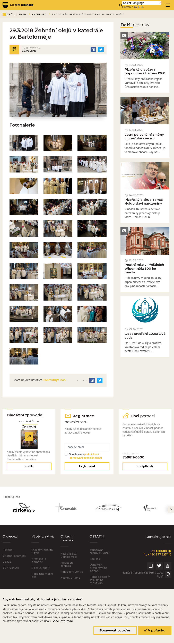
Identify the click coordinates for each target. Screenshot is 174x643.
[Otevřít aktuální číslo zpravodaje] (29, 436)
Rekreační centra (71, 571)
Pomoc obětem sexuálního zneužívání (100, 579)
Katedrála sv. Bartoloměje (68, 555)
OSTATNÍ (97, 536)
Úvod (22, 14)
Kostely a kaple (70, 577)
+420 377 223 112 (159, 554)
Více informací (63, 621)
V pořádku (156, 630)
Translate (150, 7)
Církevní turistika (67, 538)
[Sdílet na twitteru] (101, 49)
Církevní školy (40, 567)
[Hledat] (120, 5)
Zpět (10, 14)
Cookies (95, 558)
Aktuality (39, 14)
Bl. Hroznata (11, 567)
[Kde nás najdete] (168, 574)
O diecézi (10, 536)
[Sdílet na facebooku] (93, 49)
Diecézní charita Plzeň (42, 551)
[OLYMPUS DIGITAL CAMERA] (24, 186)
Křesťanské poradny (39, 560)
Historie (8, 549)
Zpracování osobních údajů (99, 551)
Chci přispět (145, 466)
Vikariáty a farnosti (14, 555)
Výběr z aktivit (43, 536)
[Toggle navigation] (167, 5)
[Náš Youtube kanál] (167, 566)
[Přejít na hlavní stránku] (18, 5)
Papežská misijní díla (42, 575)
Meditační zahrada (66, 564)
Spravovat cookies (115, 630)
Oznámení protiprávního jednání (98, 567)
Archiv (29, 466)
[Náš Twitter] (159, 566)
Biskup (7, 561)
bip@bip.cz (163, 550)
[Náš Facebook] (150, 566)
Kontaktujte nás (54, 380)
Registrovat (87, 466)
